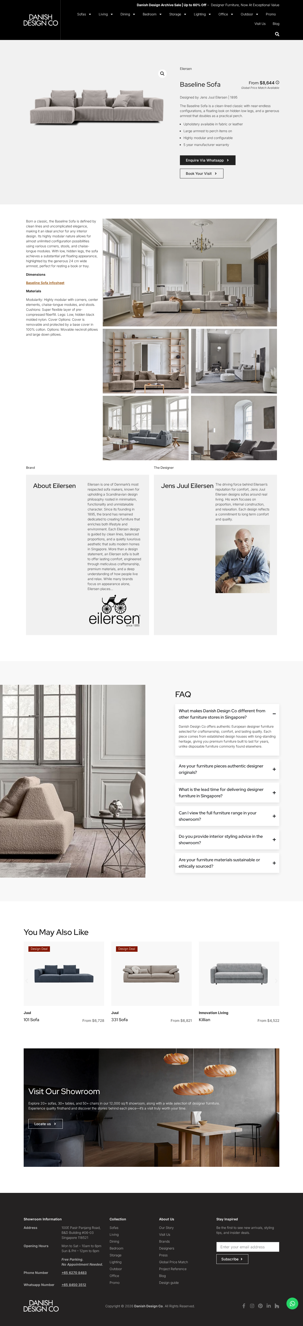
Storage (175, 14)
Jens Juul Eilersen (187, 485)
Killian (204, 1019)
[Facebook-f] (243, 1305)
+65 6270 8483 (74, 1273)
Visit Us (260, 24)
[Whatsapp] (292, 1303)
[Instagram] (252, 1305)
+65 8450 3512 (74, 1285)
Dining (125, 14)
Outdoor (247, 14)
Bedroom (149, 14)
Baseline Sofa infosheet (45, 283)
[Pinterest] (260, 1305)
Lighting (200, 14)
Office (223, 14)
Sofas (81, 14)
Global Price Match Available (260, 88)
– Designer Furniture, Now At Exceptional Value (208, 5)
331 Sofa (119, 1019)
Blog (276, 24)
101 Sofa (31, 1019)
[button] (162, 73)
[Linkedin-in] (268, 1305)
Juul (27, 1012)
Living (103, 14)
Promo (271, 14)
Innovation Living (213, 1012)
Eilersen (186, 69)
